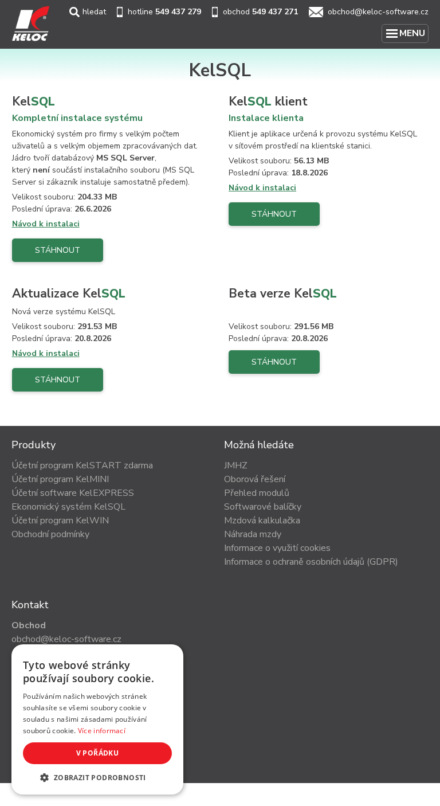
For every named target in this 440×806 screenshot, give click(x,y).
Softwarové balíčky (262, 506)
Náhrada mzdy (252, 534)
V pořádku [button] (97, 753)
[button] (97, 777)
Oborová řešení (254, 479)
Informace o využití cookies (277, 548)
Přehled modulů (256, 493)
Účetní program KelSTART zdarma (82, 465)
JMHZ (235, 465)
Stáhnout (57, 250)
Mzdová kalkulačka (262, 520)
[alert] (97, 719)
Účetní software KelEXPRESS (72, 493)
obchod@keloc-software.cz (378, 11)
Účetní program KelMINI (60, 479)
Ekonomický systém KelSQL (68, 506)
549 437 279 (178, 11)
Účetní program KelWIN (60, 520)
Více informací (101, 730)
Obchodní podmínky (50, 534)
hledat (94, 11)
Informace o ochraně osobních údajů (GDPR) (311, 561)
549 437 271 (275, 11)
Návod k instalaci (46, 223)
